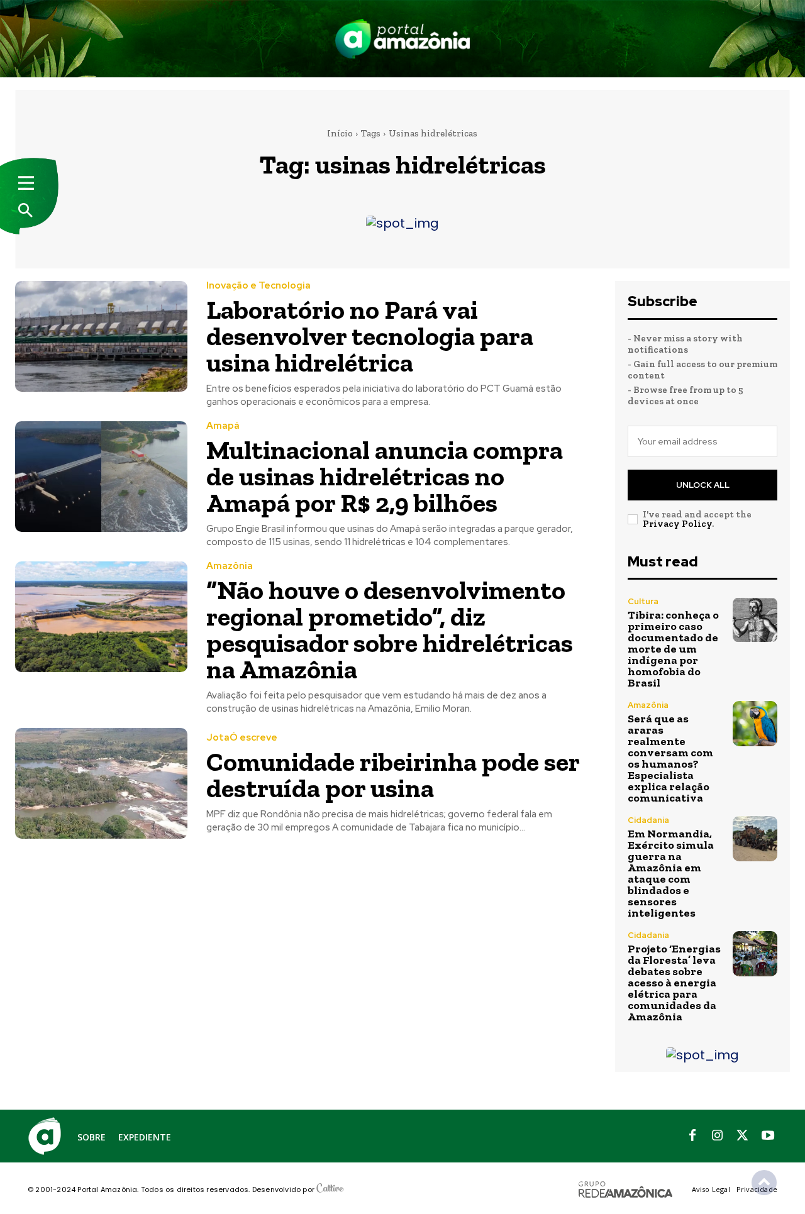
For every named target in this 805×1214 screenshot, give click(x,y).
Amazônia (229, 566)
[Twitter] (742, 1136)
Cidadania (648, 820)
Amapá (223, 426)
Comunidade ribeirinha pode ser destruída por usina (393, 775)
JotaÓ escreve (241, 737)
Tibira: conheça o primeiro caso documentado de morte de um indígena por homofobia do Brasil (673, 649)
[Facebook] (692, 1136)
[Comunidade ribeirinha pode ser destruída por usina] (101, 783)
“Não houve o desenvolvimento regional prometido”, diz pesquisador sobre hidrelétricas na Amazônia (389, 629)
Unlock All (703, 485)
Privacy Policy (677, 523)
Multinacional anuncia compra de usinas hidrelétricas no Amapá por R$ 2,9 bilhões (384, 476)
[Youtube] (767, 1136)
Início (340, 133)
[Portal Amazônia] (402, 38)
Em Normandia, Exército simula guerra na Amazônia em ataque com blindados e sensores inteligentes (671, 873)
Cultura (643, 601)
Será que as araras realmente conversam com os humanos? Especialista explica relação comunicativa (670, 758)
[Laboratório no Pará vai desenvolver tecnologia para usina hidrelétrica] (101, 336)
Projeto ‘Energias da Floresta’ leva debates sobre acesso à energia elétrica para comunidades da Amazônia (674, 983)
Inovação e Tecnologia (258, 285)
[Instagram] (717, 1136)
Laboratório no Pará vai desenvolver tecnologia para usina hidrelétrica (369, 336)
